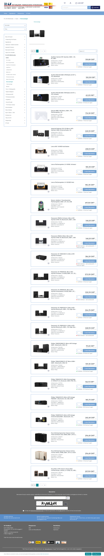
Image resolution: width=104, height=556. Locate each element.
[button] (24, 37)
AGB (60, 510)
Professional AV (9, 94)
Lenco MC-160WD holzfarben (60, 146)
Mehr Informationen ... (44, 554)
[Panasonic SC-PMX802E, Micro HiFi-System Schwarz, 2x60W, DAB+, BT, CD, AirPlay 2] (41, 277)
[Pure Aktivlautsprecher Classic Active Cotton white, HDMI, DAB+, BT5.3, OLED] (41, 456)
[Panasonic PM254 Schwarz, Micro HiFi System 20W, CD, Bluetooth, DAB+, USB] (41, 223)
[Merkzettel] (64, 3)
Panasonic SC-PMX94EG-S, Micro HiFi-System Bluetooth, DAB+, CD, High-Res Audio (63, 326)
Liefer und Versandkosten (35, 529)
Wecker (7, 86)
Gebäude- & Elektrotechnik (11, 44)
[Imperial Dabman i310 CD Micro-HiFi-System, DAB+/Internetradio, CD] (41, 133)
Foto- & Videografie (10, 89)
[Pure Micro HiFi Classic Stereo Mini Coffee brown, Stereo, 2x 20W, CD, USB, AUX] (41, 474)
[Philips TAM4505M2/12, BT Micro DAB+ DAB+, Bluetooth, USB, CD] (41, 366)
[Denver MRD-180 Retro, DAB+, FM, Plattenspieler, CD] (41, 116)
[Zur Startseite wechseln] (30, 5)
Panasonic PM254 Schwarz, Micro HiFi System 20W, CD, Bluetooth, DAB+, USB (63, 218)
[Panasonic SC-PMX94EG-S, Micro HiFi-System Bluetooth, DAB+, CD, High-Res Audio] (41, 330)
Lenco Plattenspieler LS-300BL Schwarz (63, 164)
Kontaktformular (18, 537)
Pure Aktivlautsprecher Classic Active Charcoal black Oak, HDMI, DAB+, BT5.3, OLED (63, 433)
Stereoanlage (9, 84)
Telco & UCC (8, 117)
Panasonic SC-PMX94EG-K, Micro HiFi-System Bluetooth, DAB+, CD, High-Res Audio (63, 308)
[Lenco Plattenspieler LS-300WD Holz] (41, 187)
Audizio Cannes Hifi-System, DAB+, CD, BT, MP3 (63, 57)
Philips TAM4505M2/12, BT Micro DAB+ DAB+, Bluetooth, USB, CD (63, 362)
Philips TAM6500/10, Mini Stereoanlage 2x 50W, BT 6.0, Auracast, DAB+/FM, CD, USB (63, 380)
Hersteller (7, 25)
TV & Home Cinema (10, 104)
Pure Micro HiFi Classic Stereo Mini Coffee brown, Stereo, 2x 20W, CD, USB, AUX (63, 469)
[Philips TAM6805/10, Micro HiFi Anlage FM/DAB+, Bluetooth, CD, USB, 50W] (41, 402)
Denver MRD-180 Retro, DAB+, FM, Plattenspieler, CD (61, 111)
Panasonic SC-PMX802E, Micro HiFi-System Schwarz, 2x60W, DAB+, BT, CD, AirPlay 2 (63, 272)
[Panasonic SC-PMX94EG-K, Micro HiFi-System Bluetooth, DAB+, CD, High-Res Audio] (41, 312)
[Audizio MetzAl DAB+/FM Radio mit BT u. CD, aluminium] (41, 80)
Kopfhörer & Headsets (11, 64)
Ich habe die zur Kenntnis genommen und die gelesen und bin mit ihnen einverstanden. (53, 510)
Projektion (8, 99)
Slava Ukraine (8, 110)
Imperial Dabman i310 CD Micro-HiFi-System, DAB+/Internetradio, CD (62, 129)
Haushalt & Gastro (9, 47)
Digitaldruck (8, 42)
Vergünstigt (8, 120)
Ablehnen (88, 554)
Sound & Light (9, 102)
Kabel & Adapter (10, 91)
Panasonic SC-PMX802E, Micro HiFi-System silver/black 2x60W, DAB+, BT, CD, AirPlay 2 (63, 290)
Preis (6, 29)
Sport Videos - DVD (10, 112)
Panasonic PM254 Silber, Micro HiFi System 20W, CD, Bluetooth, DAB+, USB (63, 236)
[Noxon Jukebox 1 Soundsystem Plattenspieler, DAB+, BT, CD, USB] (41, 205)
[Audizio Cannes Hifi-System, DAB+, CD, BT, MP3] (41, 62)
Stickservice (8, 115)
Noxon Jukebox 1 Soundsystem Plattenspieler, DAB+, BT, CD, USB (61, 200)
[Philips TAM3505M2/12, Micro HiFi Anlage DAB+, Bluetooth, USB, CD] (41, 348)
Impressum (55, 529)
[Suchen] (89, 7)
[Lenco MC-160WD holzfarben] (41, 151)
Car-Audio (8, 60)
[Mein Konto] (70, 3)
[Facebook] (71, 542)
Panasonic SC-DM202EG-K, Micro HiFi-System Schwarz (63, 254)
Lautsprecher (9, 69)
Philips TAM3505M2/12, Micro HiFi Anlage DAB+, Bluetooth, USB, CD (64, 344)
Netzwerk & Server (9, 49)
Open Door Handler (10, 52)
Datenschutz (56, 528)
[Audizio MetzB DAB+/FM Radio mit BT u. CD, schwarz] (41, 98)
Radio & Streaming (10, 79)
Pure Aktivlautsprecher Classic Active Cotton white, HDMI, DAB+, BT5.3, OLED (63, 451)
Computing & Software (10, 39)
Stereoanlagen (9, 81)
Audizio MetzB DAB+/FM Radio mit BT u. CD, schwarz (63, 93)
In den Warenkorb (90, 64)
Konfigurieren (96, 554)
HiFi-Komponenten (10, 62)
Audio (7, 57)
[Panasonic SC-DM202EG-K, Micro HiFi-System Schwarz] (41, 259)
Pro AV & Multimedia (10, 55)
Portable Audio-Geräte (11, 74)
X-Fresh (7, 123)
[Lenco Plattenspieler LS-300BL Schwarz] (41, 169)
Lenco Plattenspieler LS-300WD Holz (62, 182)
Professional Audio (10, 76)
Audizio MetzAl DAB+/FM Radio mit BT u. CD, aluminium (63, 75)
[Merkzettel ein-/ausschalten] (48, 66)
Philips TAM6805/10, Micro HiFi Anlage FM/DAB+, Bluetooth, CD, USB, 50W (63, 397)
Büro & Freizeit (8, 36)
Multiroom (8, 72)
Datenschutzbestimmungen (37, 510)
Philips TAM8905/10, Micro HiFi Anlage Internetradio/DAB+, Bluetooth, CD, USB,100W (63, 415)
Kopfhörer (8, 67)
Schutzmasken (8, 107)
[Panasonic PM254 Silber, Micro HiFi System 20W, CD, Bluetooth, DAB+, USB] (41, 241)
